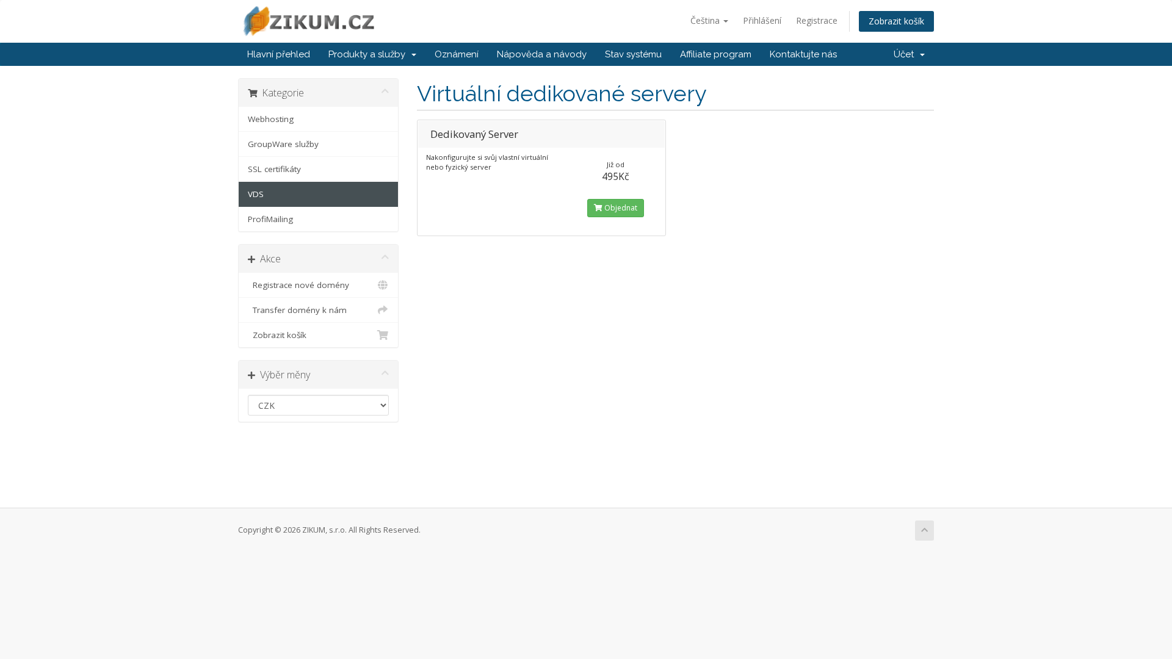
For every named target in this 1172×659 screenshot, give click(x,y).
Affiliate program (715, 54)
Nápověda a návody (542, 54)
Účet (906, 54)
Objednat (619, 208)
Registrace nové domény (298, 284)
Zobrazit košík (896, 21)
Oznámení (457, 54)
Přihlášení (762, 20)
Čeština (706, 20)
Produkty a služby (369, 54)
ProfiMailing (270, 219)
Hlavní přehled (278, 54)
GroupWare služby (283, 144)
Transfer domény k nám (297, 309)
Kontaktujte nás (803, 54)
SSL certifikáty (274, 169)
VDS (256, 194)
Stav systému (633, 54)
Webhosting (271, 118)
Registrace (816, 20)
